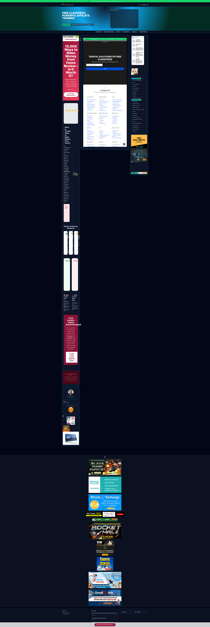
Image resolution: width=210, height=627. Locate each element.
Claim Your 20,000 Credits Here (72, 357)
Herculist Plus (84, 39)
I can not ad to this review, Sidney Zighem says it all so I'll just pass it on (104, 614)
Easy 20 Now (81, 39)
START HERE (98, 31)
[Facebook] (138, 5)
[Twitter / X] (139, 5)
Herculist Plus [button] (120, 1)
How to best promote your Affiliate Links (99, 618)
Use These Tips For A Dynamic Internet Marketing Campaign (103, 622)
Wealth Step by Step (69, 4)
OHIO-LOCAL (134, 31)
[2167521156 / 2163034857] (145, 5)
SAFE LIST (118, 31)
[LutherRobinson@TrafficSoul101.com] (147, 5)
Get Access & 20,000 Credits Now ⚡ (105, 624)
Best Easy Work (77, 39)
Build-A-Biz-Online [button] (115, 1)
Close (208, 1)
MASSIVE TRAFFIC (143, 31)
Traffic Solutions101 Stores (108, 31)
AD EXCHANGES (126, 31)
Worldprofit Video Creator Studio (79, 24)
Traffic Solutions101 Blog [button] (95, 1)
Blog (88, 38)
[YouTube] (142, 5)
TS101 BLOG (66, 24)
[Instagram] (141, 5)
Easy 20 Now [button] (101, 1)
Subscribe (91, 24)
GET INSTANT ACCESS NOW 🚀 (70, 94)
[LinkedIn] (144, 5)
